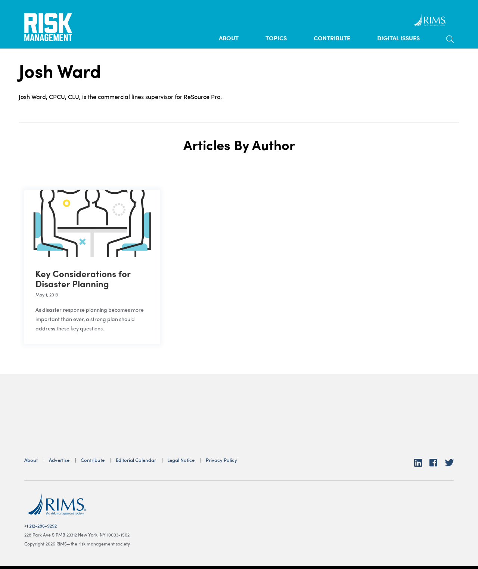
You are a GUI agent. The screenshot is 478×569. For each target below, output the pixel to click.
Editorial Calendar (136, 459)
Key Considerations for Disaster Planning (82, 278)
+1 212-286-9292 (40, 525)
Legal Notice (181, 459)
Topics (276, 38)
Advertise (59, 459)
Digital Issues (398, 38)
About (229, 38)
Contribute (332, 38)
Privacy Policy (221, 459)
